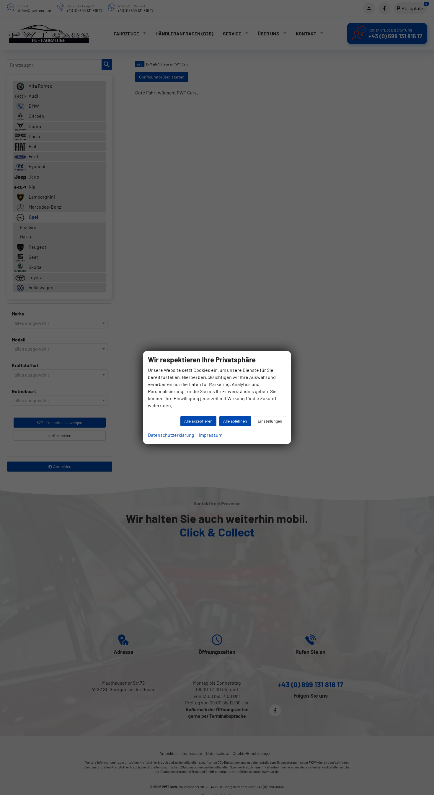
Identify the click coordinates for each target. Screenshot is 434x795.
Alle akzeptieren (198, 420)
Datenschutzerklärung (171, 435)
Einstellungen (270, 420)
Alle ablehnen (235, 420)
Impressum (210, 435)
